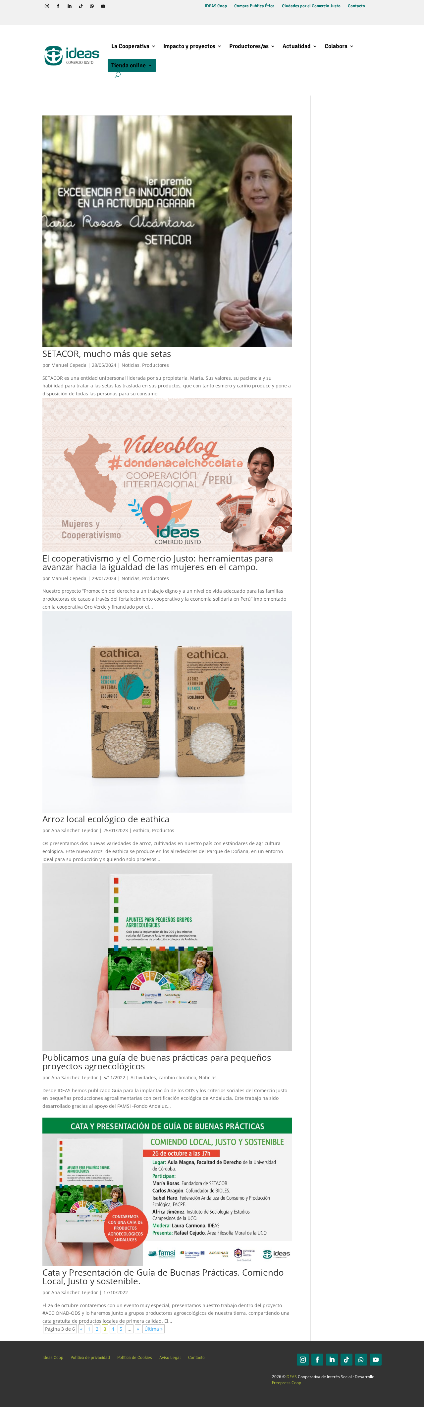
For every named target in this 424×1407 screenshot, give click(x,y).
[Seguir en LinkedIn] (69, 6)
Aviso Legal (170, 1357)
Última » (153, 1329)
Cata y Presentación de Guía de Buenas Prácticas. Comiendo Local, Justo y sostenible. (163, 1276)
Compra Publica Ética (254, 6)
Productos (163, 830)
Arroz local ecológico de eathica (105, 819)
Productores (155, 365)
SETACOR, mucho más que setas (106, 354)
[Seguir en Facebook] (58, 6)
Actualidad (297, 46)
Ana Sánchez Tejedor (74, 830)
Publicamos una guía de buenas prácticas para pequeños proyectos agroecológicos (156, 1061)
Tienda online (128, 65)
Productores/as (249, 46)
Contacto (356, 6)
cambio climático (177, 1077)
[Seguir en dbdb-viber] (114, 6)
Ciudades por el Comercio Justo (311, 6)
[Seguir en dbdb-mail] (46, 18)
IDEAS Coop (216, 6)
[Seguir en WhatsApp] (91, 6)
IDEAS (291, 1376)
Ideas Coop (52, 1357)
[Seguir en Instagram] (46, 6)
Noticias (130, 365)
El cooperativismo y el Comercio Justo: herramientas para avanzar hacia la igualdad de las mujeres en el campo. (157, 562)
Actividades (143, 1077)
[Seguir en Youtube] (103, 6)
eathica (141, 830)
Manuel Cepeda (68, 365)
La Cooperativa (130, 46)
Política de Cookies (134, 1357)
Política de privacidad (90, 1357)
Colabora (336, 46)
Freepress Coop (286, 1382)
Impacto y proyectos (189, 46)
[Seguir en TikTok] (80, 6)
